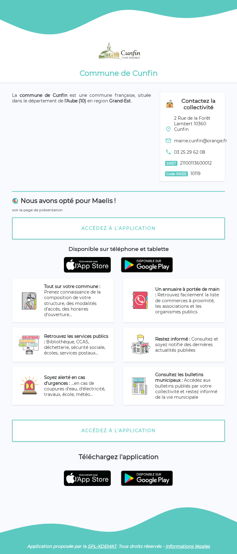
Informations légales (187, 546)
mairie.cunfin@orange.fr (200, 141)
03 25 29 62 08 (189, 152)
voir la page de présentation (37, 210)
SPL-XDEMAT (102, 546)
